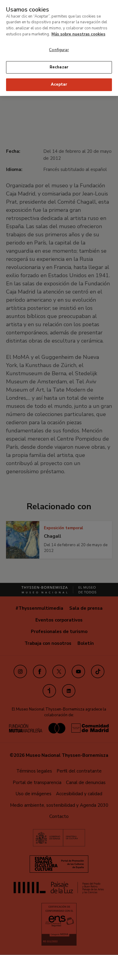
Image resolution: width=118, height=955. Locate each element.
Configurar (59, 50)
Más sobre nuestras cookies (78, 34)
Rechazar (59, 67)
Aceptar (59, 84)
